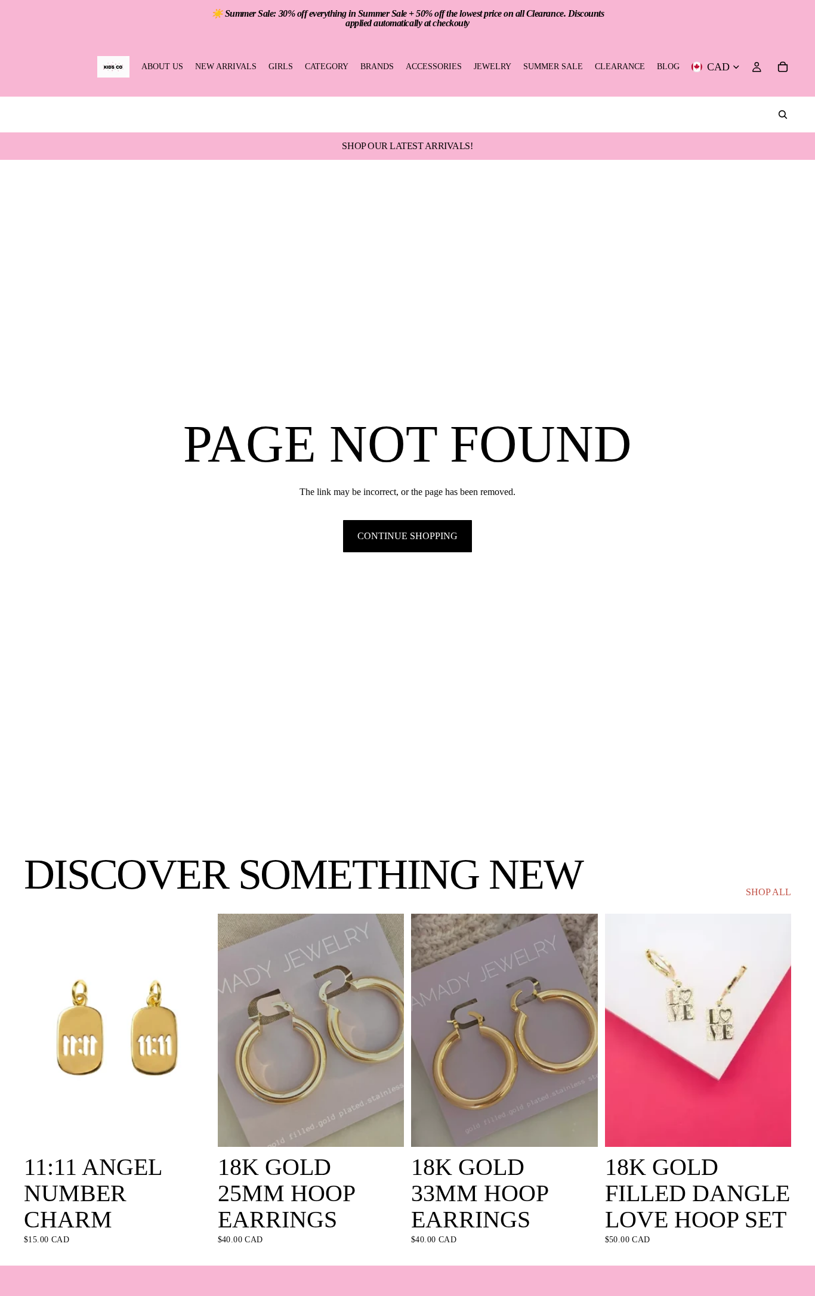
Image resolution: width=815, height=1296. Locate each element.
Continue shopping (407, 536)
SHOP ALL (768, 892)
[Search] (783, 114)
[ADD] (192, 1128)
